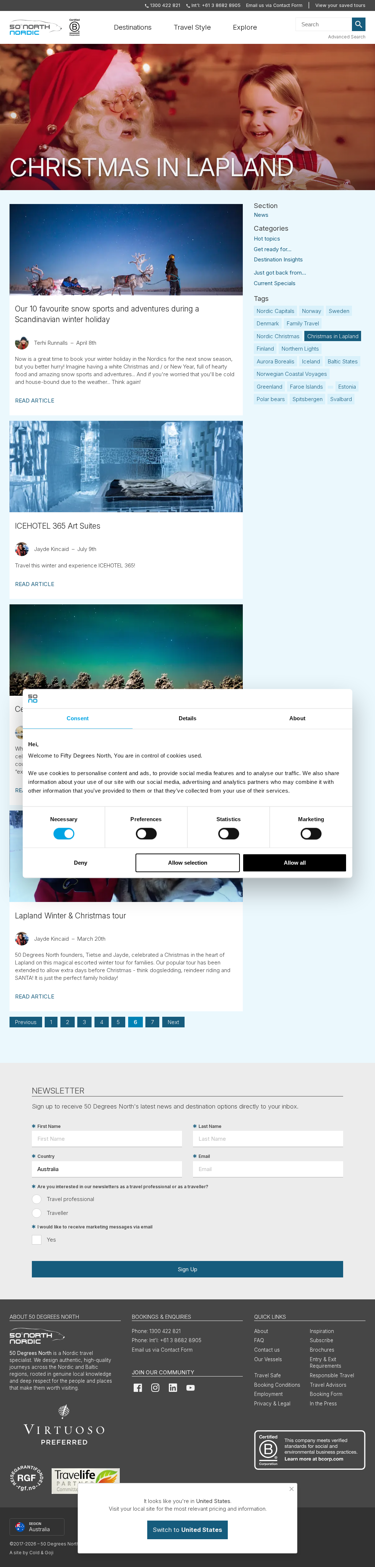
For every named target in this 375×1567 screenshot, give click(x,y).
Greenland (269, 386)
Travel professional (70, 1199)
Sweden (339, 310)
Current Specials (275, 283)
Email (204, 1156)
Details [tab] (188, 718)
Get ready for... (273, 249)
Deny (80, 863)
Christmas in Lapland (333, 336)
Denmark (268, 323)
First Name (49, 1126)
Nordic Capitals (275, 310)
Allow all (295, 863)
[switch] (146, 833)
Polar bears (271, 399)
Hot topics (267, 238)
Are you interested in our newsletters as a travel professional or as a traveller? (122, 1186)
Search (359, 24)
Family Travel (303, 323)
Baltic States (343, 361)
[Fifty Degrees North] (36, 27)
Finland (265, 348)
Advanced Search (346, 36)
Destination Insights (278, 259)
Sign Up (187, 1269)
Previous (26, 1022)
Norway (311, 310)
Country (46, 1156)
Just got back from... (280, 272)
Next (173, 1022)
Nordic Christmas (278, 336)
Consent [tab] (78, 718)
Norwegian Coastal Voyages (292, 373)
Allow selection (187, 863)
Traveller (57, 1212)
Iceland (311, 361)
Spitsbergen (308, 399)
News (261, 214)
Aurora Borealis (275, 361)
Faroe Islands (306, 386)
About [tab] (297, 718)
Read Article (34, 400)
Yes (51, 1239)
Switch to (187, 1529)
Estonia (347, 386)
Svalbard (341, 399)
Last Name (210, 1126)
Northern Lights (300, 348)
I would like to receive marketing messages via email (94, 1227)
